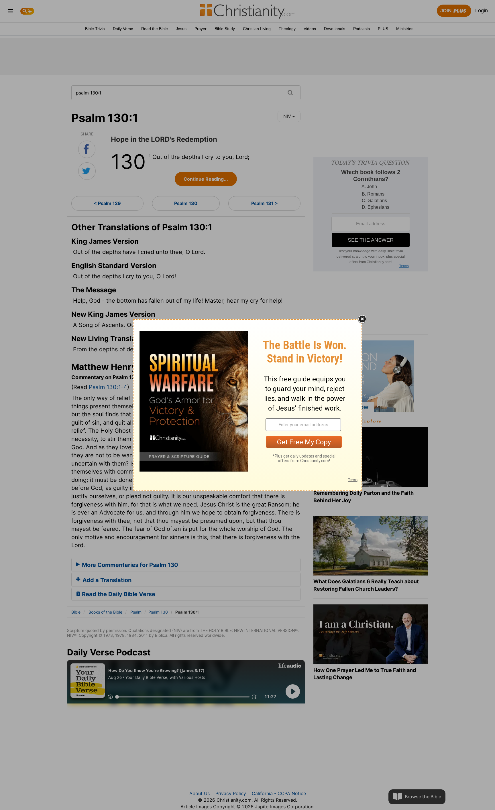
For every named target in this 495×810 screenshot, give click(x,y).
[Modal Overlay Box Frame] (247, 405)
